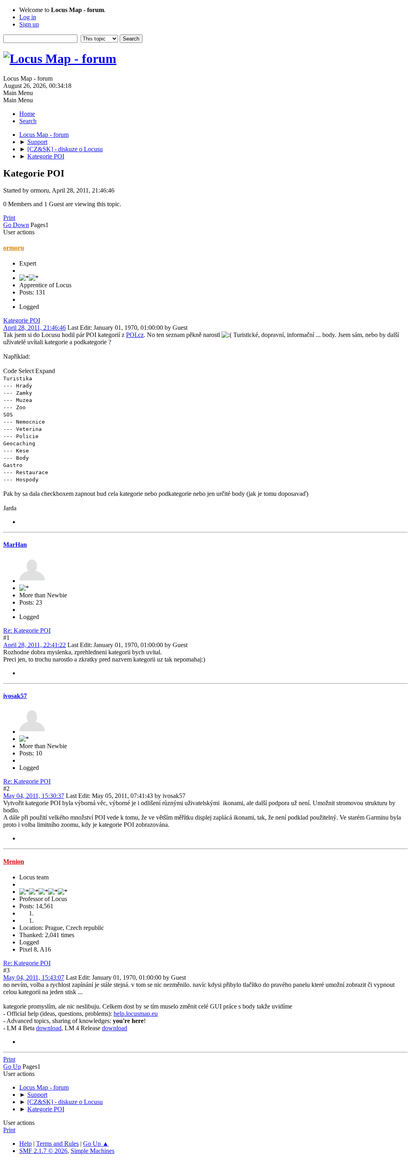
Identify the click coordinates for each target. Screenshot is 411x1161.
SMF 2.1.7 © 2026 (43, 1150)
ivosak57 (15, 695)
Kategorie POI (21, 320)
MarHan (15, 544)
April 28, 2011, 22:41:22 (34, 644)
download (48, 1028)
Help (25, 1143)
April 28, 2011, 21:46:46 (34, 327)
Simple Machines (92, 1150)
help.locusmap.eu (136, 1013)
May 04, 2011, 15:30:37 (33, 795)
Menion (13, 861)
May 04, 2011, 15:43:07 (33, 977)
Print (9, 217)
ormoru (13, 247)
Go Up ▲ (96, 1143)
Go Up (12, 1066)
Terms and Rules (57, 1143)
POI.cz (135, 334)
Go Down (16, 224)
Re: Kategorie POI (27, 630)
